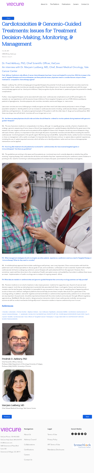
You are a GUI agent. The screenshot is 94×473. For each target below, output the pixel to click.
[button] (66, 4)
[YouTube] (85, 434)
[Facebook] (76, 434)
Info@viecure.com (6, 443)
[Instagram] (82, 434)
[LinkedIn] (72, 434)
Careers (27, 455)
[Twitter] (79, 434)
